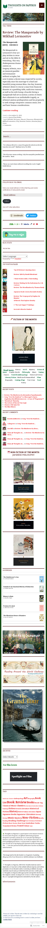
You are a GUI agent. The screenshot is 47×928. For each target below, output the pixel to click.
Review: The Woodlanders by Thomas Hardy (29, 287)
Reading (5, 821)
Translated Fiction (10, 826)
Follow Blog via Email (12, 182)
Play (17, 121)
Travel (20, 825)
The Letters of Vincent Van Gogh (15, 403)
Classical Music (10, 805)
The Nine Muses (10, 407)
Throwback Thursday (11, 401)
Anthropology (18, 798)
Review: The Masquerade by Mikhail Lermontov (23, 34)
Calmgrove (11, 424)
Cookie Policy (7, 919)
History (13, 811)
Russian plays (36, 121)
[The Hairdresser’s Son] (41, 582)
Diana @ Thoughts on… (15, 433)
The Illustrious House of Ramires (14, 615)
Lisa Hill (10, 428)
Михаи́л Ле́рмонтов (27, 119)
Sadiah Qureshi (9, 588)
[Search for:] (23, 137)
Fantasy (5, 809)
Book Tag (39, 803)
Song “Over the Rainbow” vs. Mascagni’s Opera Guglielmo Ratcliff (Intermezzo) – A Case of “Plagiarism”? (24, 398)
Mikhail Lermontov (9, 121)
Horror (20, 812)
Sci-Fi (28, 821)
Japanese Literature (26, 814)
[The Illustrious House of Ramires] (41, 620)
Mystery (18, 818)
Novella (41, 818)
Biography (31, 798)
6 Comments (7, 125)
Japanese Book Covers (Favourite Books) (28, 292)
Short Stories (13, 823)
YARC (31, 826)
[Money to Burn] (41, 601)
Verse (5, 123)
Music (11, 817)
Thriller (37, 823)
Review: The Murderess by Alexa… (27, 428)
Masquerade (38, 119)
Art (26, 798)
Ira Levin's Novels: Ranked (23, 309)
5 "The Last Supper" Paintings (24, 305)
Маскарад (17, 119)
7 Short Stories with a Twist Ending (26, 279)
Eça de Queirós (9, 617)
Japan (38, 811)
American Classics (8, 798)
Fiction (12, 808)
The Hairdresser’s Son (11, 577)
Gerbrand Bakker (9, 578)
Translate (17, 259)
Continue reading (10, 110)
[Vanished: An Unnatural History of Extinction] (41, 592)
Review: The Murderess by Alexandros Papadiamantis (23, 395)
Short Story (21, 823)
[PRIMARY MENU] (41, 5)
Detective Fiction (38, 806)
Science (32, 821)
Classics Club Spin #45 (12, 405)
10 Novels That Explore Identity (24, 300)
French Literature (22, 808)
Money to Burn (8, 596)
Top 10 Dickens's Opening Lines (25, 270)
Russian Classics (25, 121)
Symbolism (30, 823)
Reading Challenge (17, 820)
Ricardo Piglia (8, 598)
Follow (7, 201)
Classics (21, 805)
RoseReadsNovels (13, 419)
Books (31, 802)
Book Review (17, 802)
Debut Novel (28, 806)
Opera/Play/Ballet (15, 117)
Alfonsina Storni (9, 607)
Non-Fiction (30, 817)
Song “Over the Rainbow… (31, 419)
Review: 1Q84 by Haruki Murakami (25, 274)
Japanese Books (9, 814)
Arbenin (10, 119)
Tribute (27, 826)
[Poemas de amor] (41, 611)
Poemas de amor (9, 606)
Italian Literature (30, 812)
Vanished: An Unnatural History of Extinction (18, 587)
